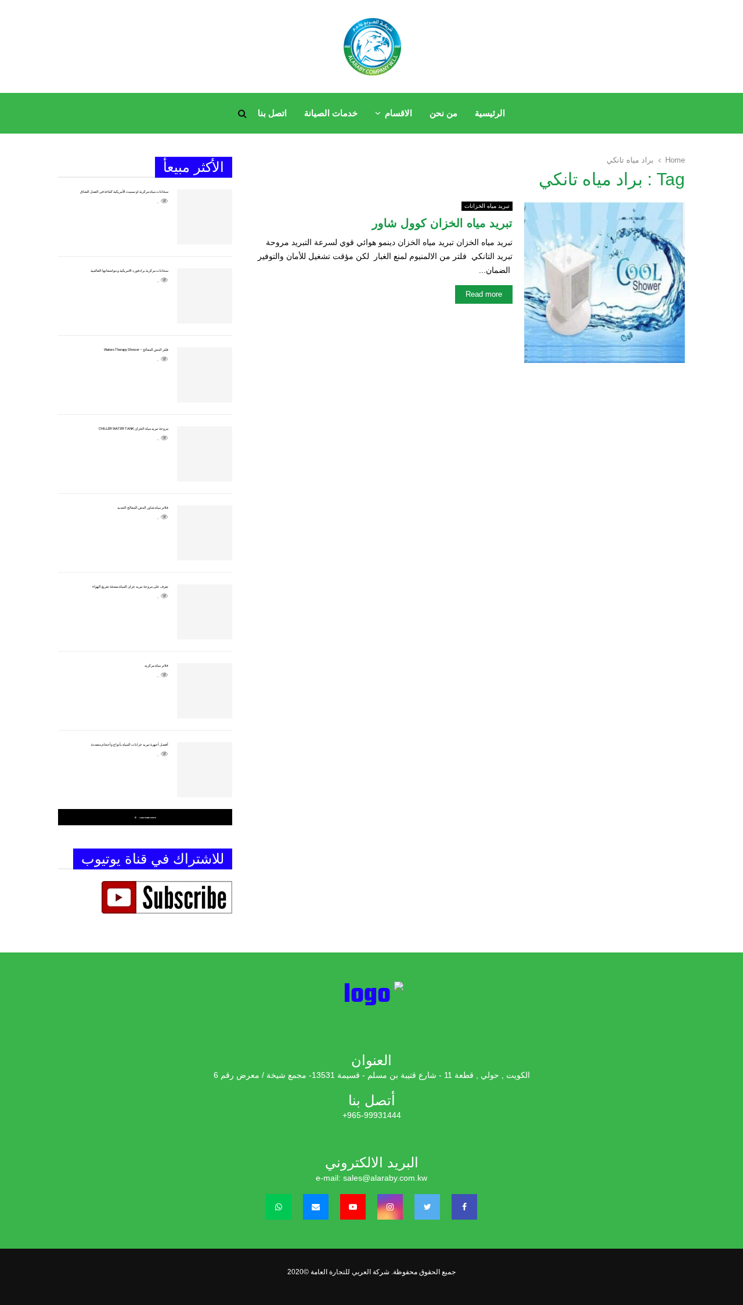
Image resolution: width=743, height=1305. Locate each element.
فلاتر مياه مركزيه (156, 665)
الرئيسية (490, 113)
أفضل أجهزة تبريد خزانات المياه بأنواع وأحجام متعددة (129, 744)
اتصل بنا (272, 113)
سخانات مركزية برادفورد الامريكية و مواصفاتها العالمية (129, 270)
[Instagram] (390, 1207)
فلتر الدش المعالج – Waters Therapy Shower (136, 349)
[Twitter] (427, 1207)
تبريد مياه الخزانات (487, 206)
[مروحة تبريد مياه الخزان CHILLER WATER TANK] (204, 453)
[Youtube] (353, 1207)
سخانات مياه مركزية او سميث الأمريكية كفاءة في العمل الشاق (124, 191)
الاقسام (398, 113)
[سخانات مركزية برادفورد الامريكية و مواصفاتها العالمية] (204, 295)
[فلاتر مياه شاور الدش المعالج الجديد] (204, 532)
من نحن (443, 113)
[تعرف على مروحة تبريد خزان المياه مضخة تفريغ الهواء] (204, 611)
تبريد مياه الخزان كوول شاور (442, 223)
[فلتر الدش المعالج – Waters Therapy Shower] (204, 374)
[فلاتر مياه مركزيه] (204, 690)
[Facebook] (464, 1207)
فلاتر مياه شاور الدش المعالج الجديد (142, 507)
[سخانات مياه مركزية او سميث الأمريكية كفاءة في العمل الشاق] (204, 217)
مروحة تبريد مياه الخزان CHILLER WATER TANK (133, 428)
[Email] (316, 1207)
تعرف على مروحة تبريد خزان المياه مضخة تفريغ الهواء (130, 586)
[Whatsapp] (278, 1207)
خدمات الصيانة (331, 113)
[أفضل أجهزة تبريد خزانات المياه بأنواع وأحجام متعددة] (204, 769)
